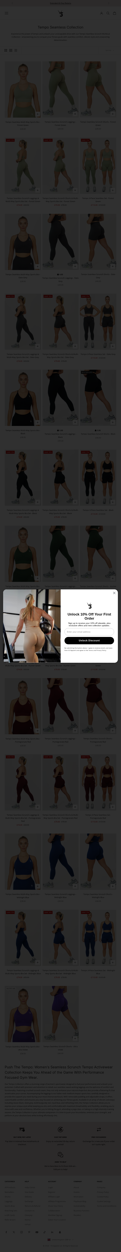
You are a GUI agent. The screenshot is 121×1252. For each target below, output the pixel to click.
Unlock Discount (89, 640)
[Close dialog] (114, 593)
